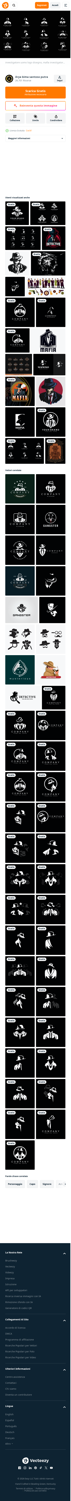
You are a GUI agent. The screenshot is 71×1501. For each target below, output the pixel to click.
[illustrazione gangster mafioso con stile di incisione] (15, 641)
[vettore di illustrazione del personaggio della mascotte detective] (20, 1044)
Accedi (55, 5)
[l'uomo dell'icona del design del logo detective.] (20, 392)
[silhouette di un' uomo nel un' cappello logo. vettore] (51, 310)
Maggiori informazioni (19, 136)
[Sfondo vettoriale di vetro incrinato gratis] (22, 312)
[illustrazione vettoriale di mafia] (22, 420)
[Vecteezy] (5, 5)
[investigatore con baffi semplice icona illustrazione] (47, 952)
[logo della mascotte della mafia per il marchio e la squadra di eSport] (20, 493)
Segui (60, 80)
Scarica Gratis (35, 92)
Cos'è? (29, 130)
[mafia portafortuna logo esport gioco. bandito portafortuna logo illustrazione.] (17, 286)
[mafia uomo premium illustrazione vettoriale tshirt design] (20, 524)
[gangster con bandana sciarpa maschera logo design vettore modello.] (21, 923)
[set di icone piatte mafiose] (25, 335)
